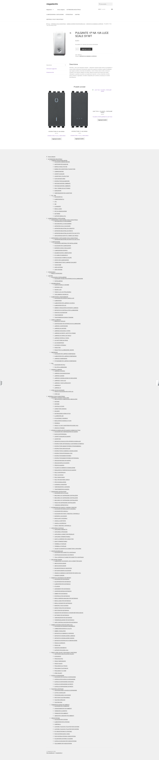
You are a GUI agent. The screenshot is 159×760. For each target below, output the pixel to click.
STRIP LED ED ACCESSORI (57, 390)
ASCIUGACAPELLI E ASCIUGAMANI (62, 221)
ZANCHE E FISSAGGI (59, 428)
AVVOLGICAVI (57, 656)
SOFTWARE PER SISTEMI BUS (61, 615)
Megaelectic (49, 9)
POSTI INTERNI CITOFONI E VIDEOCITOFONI (65, 736)
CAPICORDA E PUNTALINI (57, 528)
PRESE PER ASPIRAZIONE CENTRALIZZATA (65, 502)
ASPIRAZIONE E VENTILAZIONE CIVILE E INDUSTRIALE (64, 220)
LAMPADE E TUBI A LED (60, 380)
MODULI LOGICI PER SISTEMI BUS (62, 600)
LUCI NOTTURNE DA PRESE (61, 340)
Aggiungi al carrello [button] (56, 138)
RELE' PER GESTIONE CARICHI (62, 479)
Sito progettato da (50, 753)
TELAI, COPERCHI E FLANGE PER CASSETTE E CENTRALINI (69, 557)
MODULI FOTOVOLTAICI (56, 273)
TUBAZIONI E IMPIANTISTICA (61, 505)
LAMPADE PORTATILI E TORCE (61, 338)
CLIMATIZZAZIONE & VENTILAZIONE (55, 14)
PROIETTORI (57, 347)
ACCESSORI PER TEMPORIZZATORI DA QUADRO (66, 431)
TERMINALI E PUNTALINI (60, 544)
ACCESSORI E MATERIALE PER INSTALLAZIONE (65, 243)
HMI (55, 204)
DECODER (57, 411)
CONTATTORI (57, 439)
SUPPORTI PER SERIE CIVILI (61, 650)
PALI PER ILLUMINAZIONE (60, 367)
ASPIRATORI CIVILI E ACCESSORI (62, 226)
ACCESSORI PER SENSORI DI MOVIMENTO (64, 626)
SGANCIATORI (57, 190)
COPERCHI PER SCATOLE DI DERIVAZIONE (64, 679)
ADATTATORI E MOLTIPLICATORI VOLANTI (64, 654)
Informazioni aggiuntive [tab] (51, 68)
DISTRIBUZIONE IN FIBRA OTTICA (62, 413)
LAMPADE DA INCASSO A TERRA (62, 330)
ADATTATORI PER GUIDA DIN (61, 164)
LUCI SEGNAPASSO (59, 342)
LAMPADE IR (57, 385)
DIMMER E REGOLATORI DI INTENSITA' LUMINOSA (66, 307)
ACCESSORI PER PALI (59, 364)
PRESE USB (57, 645)
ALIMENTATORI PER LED (60, 305)
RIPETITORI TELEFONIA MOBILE (62, 697)
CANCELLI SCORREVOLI (60, 523)
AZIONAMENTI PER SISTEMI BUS (62, 589)
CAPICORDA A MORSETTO (60, 529)
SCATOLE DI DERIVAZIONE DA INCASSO (64, 681)
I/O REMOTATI (57, 206)
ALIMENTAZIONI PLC (59, 199)
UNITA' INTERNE (58, 269)
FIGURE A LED (57, 289)
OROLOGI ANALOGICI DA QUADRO (62, 460)
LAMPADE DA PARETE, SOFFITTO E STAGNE (65, 333)
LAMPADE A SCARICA (59, 371)
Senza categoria (61, 9)
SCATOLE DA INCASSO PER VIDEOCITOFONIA (65, 741)
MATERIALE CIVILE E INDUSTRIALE (54, 19)
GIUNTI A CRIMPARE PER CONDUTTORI (64, 539)
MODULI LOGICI (58, 209)
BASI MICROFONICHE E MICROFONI (63, 568)
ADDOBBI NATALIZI (55, 283)
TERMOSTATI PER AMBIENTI (61, 713)
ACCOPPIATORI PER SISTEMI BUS (62, 581)
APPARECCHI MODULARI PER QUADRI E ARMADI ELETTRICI (65, 430)
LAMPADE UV (57, 387)
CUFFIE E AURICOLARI (59, 692)
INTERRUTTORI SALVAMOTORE (62, 181)
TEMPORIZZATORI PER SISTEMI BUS (63, 617)
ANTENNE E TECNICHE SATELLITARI (60, 397)
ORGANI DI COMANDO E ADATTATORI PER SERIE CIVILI (67, 573)
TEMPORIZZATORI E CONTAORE (62, 487)
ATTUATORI (57, 586)
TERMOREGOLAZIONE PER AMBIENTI (60, 704)
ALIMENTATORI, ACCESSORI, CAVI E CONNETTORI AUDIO (68, 561)
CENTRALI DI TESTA (59, 406)
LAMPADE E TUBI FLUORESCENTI (62, 383)
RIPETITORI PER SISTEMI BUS (61, 610)
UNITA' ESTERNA (58, 267)
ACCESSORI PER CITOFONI (61, 719)
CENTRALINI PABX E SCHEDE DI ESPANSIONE (65, 690)
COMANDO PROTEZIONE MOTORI (59, 160)
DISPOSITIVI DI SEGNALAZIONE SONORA (64, 638)
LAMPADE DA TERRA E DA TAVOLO (62, 335)
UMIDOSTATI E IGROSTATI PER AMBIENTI (64, 715)
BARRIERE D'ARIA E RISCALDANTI (62, 248)
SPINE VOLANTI (58, 673)
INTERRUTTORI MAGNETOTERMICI (62, 455)
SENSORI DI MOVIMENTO (60, 647)
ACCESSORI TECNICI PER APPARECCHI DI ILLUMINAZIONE (68, 278)
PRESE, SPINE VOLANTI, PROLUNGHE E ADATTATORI (64, 652)
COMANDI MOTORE (59, 171)
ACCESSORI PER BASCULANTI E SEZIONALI (65, 509)
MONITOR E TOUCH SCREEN (61, 605)
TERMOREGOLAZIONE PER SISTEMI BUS (64, 620)
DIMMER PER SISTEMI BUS (60, 593)
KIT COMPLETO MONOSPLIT (61, 255)
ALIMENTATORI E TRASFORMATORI (59, 297)
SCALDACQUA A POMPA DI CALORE (63, 257)
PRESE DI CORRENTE (59, 643)
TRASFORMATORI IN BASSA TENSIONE (63, 317)
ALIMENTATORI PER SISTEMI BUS (62, 584)
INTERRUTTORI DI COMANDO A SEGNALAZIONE (66, 451)
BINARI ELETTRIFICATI (59, 321)
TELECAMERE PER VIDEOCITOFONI (63, 743)
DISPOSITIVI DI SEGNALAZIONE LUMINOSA (64, 635)
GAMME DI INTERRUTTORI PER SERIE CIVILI (76, 23)
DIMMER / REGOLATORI (60, 631)
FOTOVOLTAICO (69, 14)
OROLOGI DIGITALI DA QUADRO (61, 463)
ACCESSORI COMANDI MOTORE (62, 162)
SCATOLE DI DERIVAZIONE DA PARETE (63, 684)
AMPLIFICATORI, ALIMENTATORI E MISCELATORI (65, 399)
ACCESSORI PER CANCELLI (61, 511)
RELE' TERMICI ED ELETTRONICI (62, 188)
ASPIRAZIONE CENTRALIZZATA (58, 491)
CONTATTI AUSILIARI (59, 174)
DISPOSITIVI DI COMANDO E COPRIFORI (94, 23)
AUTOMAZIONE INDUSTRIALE (74, 9)
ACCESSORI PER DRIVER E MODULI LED (64, 298)
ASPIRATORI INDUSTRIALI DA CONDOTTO (64, 228)
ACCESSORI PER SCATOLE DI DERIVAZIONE (65, 677)
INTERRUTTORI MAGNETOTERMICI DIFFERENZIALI (66, 458)
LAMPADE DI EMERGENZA (60, 358)
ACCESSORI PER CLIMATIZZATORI (62, 245)
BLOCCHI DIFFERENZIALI (60, 434)
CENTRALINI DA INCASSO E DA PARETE (64, 555)
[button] (70, 33)
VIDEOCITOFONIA (55, 718)
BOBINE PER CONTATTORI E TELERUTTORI (64, 169)
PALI (52, 363)
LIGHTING (77, 14)
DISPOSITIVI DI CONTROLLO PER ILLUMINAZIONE (66, 310)
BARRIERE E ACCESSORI (60, 516)
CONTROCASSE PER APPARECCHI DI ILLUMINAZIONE (67, 323)
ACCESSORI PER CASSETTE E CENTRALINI (65, 552)
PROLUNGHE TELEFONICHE (61, 668)
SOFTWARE (57, 213)
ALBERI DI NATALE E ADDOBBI (61, 284)
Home (49, 23)
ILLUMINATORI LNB (58, 416)
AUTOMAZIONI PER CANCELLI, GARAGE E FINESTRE (64, 507)
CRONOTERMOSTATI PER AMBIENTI (63, 708)
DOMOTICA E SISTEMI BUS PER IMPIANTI (61, 577)
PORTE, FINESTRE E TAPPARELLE (62, 525)
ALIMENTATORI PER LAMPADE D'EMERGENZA (65, 356)
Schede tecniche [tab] (50, 72)
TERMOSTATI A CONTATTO (60, 711)
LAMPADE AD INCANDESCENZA (62, 373)
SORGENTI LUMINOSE (56, 369)
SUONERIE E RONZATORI (60, 484)
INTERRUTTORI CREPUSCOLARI (62, 448)
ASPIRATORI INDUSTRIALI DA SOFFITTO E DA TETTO (67, 233)
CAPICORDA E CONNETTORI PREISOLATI (64, 534)
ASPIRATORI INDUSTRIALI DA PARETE (63, 231)
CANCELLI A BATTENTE (60, 521)
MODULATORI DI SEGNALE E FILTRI (62, 420)
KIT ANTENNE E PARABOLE (61, 418)
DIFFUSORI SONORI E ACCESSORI (62, 570)
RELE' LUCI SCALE (58, 475)
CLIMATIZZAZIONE (55, 242)
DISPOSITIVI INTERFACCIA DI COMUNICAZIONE (65, 640)
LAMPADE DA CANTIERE (60, 328)
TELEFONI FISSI (58, 702)
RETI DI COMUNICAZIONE (60, 211)
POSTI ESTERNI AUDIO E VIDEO (62, 734)
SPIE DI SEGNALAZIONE (60, 482)
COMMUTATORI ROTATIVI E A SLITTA (63, 628)
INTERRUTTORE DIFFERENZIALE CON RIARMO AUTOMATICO (69, 443)
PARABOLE (57, 423)
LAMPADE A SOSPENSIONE (61, 326)
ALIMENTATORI (58, 300)
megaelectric (52, 3)
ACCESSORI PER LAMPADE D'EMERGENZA (64, 353)
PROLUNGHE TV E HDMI (60, 670)
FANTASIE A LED (58, 287)
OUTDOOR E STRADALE (60, 345)
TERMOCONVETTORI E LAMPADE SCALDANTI (65, 262)
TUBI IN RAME (57, 265)
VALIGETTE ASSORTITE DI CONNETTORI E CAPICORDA (67, 548)
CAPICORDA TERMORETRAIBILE (62, 536)
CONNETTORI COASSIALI (60, 408)
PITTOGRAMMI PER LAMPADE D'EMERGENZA (65, 361)
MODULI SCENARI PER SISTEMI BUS (63, 603)
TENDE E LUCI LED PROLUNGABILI (62, 292)
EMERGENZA (54, 352)
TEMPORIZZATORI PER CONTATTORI (63, 193)
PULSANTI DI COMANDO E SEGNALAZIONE (64, 467)
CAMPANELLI (57, 724)
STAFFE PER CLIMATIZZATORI (61, 260)
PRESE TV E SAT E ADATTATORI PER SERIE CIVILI (66, 425)
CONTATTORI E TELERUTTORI (61, 176)
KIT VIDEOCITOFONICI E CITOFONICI (63, 731)
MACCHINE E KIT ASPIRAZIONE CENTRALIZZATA (66, 495)
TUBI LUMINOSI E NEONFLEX (61, 294)
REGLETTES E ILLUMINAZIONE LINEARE (64, 350)
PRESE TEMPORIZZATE (60, 661)
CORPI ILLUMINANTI (56, 319)
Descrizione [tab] (49, 65)
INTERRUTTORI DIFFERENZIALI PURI (63, 453)
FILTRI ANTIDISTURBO (59, 178)
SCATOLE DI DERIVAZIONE (57, 675)
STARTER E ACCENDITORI (60, 312)
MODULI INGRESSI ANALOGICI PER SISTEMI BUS (66, 598)
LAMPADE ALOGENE (59, 375)
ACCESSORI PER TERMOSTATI (61, 706)
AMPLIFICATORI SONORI (60, 563)
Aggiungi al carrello (86, 49)
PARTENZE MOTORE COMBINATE (62, 183)
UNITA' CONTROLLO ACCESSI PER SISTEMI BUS (66, 622)
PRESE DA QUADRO (59, 465)
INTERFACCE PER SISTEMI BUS (62, 596)
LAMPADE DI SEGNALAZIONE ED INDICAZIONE (65, 378)
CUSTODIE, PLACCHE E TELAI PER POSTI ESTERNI (66, 726)
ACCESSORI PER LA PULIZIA (61, 493)
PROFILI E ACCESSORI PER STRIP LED (63, 391)
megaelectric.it (59, 753)
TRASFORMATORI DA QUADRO (61, 489)
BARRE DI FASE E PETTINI (60, 166)
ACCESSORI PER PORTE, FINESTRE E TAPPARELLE (67, 513)
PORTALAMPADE (58, 281)
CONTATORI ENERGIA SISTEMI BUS (62, 591)
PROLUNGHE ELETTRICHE (60, 666)
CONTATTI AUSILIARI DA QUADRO (62, 436)
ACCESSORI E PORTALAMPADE (59, 277)
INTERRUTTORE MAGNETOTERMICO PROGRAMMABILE (67, 446)
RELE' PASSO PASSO (59, 477)
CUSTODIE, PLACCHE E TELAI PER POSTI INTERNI (66, 729)
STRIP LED (57, 394)
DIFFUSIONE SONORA (56, 559)
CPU (55, 201)
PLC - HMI (53, 195)
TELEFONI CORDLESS (59, 700)
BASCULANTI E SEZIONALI (60, 518)
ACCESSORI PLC (58, 197)
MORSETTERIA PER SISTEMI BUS (62, 608)
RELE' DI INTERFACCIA (59, 472)
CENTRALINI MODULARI (57, 551)
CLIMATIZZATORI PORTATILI (61, 250)
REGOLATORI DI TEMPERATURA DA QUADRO (65, 470)
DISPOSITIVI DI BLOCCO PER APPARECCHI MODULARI (67, 441)
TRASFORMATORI (58, 315)
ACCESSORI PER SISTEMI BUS (61, 579)
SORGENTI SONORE (59, 575)
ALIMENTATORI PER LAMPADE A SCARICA (64, 303)
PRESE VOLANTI (58, 663)
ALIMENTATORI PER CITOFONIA (62, 722)
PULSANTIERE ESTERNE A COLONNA (63, 738)
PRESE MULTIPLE (58, 658)
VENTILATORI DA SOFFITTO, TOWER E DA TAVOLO (66, 235)
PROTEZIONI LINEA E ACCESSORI (62, 695)
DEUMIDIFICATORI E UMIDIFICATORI (63, 253)
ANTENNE (56, 401)
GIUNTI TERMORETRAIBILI (60, 541)
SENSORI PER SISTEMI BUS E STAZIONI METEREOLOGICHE (68, 612)
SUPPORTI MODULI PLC (60, 216)
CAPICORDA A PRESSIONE (61, 532)
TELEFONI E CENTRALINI (57, 689)
